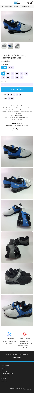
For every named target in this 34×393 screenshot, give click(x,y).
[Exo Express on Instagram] (16, 358)
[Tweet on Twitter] (11, 94)
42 (8, 78)
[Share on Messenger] (20, 94)
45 (21, 78)
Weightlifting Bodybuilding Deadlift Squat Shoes (18, 6)
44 (17, 78)
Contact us (4, 378)
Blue (4, 67)
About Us (4, 381)
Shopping (4, 371)
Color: (4, 64)
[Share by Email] (17, 94)
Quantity (3, 81)
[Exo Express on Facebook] (14, 358)
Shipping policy (5, 376)
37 (12, 74)
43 (12, 78)
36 (8, 74)
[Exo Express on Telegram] (19, 358)
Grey (11, 67)
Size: (3, 71)
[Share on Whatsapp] (14, 94)
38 (17, 74)
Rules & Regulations (7, 373)
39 (21, 74)
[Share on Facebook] (8, 94)
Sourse (11, 98)
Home (3, 368)
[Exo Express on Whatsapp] (18, 358)
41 (3, 78)
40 (26, 74)
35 (3, 74)
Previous (3, 26)
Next (31, 26)
